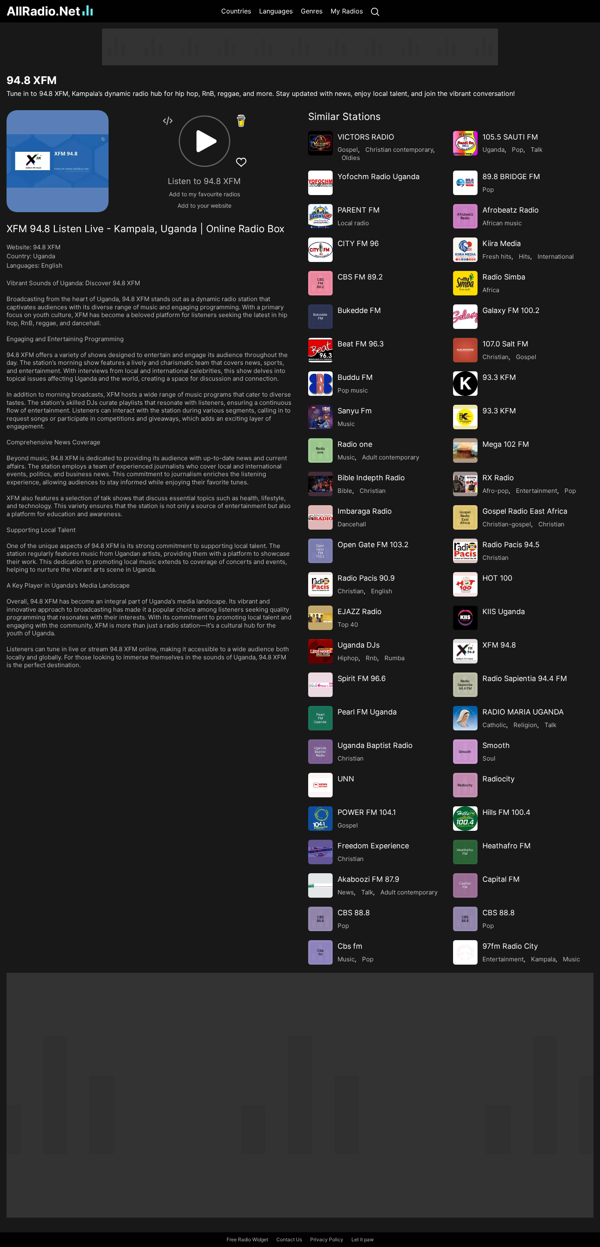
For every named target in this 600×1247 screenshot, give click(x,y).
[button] (204, 141)
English (51, 265)
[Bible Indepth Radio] (320, 484)
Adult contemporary (390, 457)
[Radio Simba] (465, 283)
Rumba (394, 658)
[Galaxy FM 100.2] (465, 316)
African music (502, 223)
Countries (236, 11)
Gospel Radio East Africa (524, 511)
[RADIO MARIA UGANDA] (465, 718)
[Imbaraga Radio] (320, 517)
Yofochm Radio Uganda (379, 176)
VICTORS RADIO (366, 137)
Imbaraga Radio (365, 511)
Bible (345, 491)
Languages (276, 11)
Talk (536, 149)
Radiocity (498, 778)
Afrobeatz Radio (510, 210)
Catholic (494, 725)
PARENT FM (359, 210)
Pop (517, 149)
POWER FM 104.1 (367, 812)
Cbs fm (350, 946)
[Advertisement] (300, 47)
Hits (524, 256)
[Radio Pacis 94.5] (465, 551)
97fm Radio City (510, 946)
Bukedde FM (359, 310)
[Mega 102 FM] (465, 450)
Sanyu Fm (355, 410)
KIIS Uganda (503, 611)
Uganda (44, 256)
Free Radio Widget (247, 1239)
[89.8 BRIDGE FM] (465, 183)
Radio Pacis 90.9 (366, 578)
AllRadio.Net (43, 11)
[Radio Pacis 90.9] (320, 584)
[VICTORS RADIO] (320, 143)
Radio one (355, 444)
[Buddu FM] (320, 383)
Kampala (543, 959)
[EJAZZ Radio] (320, 618)
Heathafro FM (506, 845)
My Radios (347, 11)
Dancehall (352, 524)
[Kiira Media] (465, 249)
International (556, 256)
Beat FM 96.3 (361, 343)
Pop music (353, 390)
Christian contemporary (399, 149)
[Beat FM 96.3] (320, 350)
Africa (490, 290)
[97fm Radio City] (465, 952)
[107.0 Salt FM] (465, 350)
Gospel (348, 149)
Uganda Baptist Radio (375, 745)
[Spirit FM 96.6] (320, 684)
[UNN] (320, 785)
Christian (495, 357)
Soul (489, 758)
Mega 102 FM (505, 444)
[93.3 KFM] (465, 383)
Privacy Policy (326, 1239)
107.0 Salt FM (505, 343)
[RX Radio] (465, 484)
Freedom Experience (373, 845)
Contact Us (289, 1239)
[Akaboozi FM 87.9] (320, 885)
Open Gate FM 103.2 (373, 544)
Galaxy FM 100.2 (511, 310)
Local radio (353, 223)
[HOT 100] (465, 584)
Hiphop (348, 658)
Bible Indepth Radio (371, 477)
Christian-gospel (506, 524)
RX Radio (498, 477)
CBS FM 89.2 (360, 277)
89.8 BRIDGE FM (511, 176)
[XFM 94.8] (465, 651)
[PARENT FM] (320, 216)
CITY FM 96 (358, 243)
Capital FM (501, 879)
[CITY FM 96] (320, 249)
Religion (525, 725)
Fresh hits (496, 256)
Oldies (351, 158)
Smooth (496, 745)
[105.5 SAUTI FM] (465, 143)
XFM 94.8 (499, 645)
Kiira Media (501, 243)
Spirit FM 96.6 (362, 678)
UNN (346, 778)
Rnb (371, 658)
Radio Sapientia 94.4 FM (524, 678)
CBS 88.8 (354, 912)
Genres (311, 11)
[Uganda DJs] (320, 651)
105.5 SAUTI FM (510, 137)
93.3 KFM (499, 377)
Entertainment (536, 491)
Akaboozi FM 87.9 (368, 879)
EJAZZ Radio (360, 611)
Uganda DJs (359, 645)
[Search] (375, 11)
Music (346, 424)
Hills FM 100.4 (506, 812)
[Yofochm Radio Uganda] (320, 183)
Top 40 (348, 624)
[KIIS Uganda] (465, 618)
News (346, 892)
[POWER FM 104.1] (320, 818)
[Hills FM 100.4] (465, 818)
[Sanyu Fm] (320, 417)
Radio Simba (503, 277)
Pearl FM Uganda (367, 712)
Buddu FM (355, 377)
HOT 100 (497, 578)
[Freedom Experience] (320, 852)
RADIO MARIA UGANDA (523, 712)
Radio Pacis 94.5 (511, 544)
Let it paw (362, 1239)
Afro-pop (495, 491)
